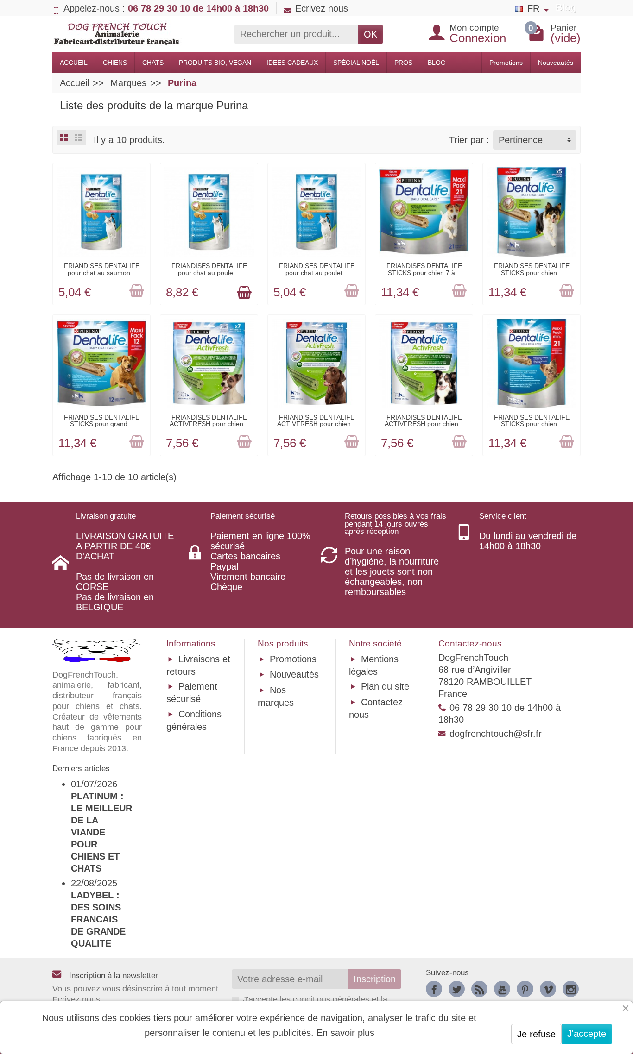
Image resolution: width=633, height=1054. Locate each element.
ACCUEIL (74, 62)
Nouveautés (555, 62)
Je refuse (536, 1034)
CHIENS (115, 62)
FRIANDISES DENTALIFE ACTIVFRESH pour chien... (209, 420)
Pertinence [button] (521, 140)
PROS (403, 62)
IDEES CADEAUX (292, 62)
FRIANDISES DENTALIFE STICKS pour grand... (101, 420)
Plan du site (385, 686)
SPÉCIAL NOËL (356, 62)
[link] (434, 989)
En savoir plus (345, 1033)
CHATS (153, 62)
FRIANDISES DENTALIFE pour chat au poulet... (209, 269)
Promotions (506, 62)
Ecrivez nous (321, 8)
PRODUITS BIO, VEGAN (215, 62)
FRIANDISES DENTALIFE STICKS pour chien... (532, 269)
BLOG (437, 62)
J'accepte (586, 1034)
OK (370, 34)
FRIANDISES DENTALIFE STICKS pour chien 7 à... (424, 269)
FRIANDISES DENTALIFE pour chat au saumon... (101, 269)
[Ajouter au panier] (137, 291)
